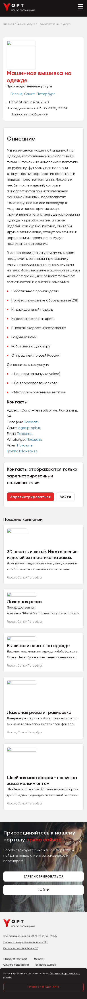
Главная (8, 24)
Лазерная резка (24, 601)
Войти (65, 497)
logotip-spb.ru (29, 428)
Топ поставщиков (45, 964)
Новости (39, 958)
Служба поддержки (16, 964)
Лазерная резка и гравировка (39, 712)
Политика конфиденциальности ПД (25, 942)
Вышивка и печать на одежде (38, 645)
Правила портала (15, 958)
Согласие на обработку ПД (20, 948)
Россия (16, 94)
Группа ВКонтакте (22, 451)
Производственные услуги (29, 86)
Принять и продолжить (44, 987)
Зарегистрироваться (30, 497)
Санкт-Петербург (39, 94)
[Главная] (19, 10)
